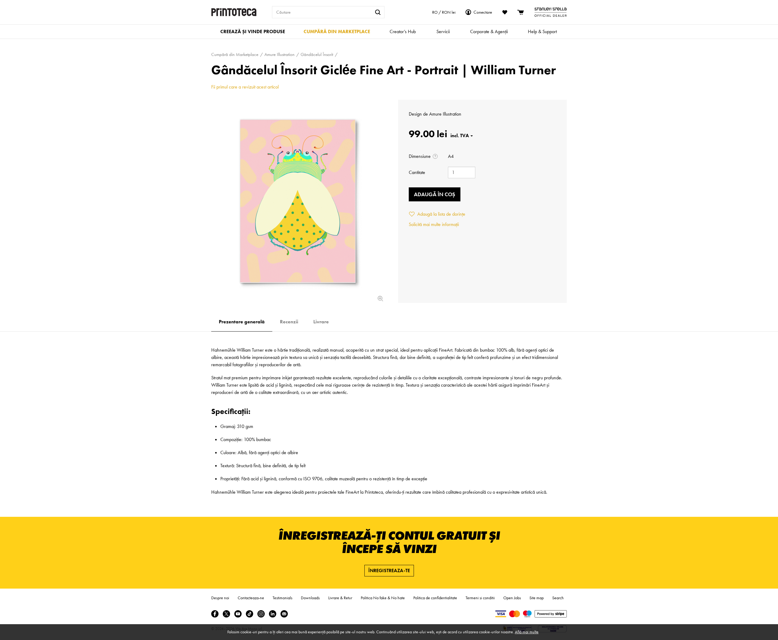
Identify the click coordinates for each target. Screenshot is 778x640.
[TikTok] (249, 614)
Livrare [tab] (321, 321)
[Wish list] (505, 12)
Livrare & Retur (340, 597)
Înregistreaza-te (389, 570)
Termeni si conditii (480, 597)
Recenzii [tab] (289, 321)
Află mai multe (527, 632)
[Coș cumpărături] (521, 12)
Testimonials (282, 597)
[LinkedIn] (272, 614)
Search (558, 597)
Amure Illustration (445, 114)
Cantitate (417, 172)
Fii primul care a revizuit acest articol (245, 87)
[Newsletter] (284, 614)
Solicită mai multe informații (434, 224)
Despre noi (220, 597)
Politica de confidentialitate (435, 597)
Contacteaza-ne (251, 597)
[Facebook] (215, 614)
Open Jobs (512, 597)
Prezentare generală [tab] (242, 321)
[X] (226, 614)
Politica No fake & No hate (383, 597)
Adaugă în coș (434, 194)
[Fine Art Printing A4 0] (297, 201)
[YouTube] (238, 614)
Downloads (310, 597)
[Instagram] (261, 614)
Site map (536, 597)
